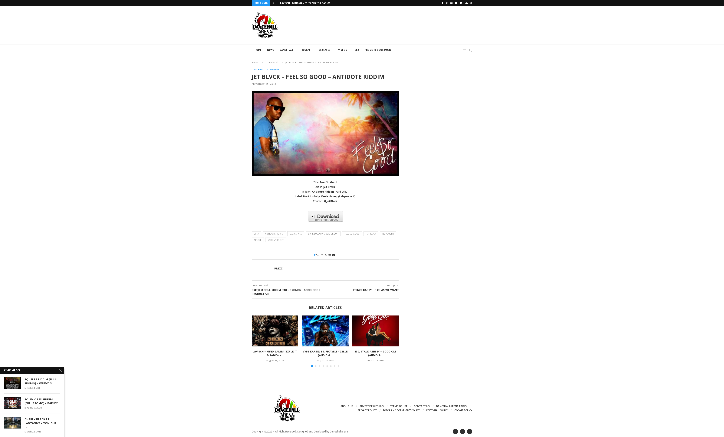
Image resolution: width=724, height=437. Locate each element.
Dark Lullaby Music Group (323, 233)
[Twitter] (447, 3)
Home (258, 50)
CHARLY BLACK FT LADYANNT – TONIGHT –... (41, 423)
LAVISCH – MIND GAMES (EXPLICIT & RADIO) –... (307, 3)
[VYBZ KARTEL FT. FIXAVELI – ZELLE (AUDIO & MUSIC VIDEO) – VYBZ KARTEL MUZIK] (325, 330)
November (388, 233)
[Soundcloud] (466, 3)
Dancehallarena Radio (451, 406)
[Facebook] (442, 3)
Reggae (306, 50)
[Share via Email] (333, 255)
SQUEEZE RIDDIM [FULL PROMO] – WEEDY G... (40, 381)
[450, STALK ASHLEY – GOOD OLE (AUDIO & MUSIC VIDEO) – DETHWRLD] (375, 330)
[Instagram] (451, 3)
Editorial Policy (437, 410)
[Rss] (471, 3)
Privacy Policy (367, 410)
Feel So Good (352, 233)
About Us (347, 406)
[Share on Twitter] (325, 255)
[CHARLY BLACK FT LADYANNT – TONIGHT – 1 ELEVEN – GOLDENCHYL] (12, 423)
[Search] (470, 50)
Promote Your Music (378, 50)
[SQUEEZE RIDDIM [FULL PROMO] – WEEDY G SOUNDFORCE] (12, 383)
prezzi (278, 268)
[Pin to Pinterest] (329, 255)
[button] (273, 3)
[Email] (461, 3)
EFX (357, 50)
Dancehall (286, 50)
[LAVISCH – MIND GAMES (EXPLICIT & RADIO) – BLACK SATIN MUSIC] (275, 330)
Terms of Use (398, 406)
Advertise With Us (372, 406)
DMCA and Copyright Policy (401, 410)
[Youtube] (456, 3)
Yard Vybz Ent (276, 240)
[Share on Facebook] (322, 255)
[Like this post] (317, 255)
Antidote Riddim (274, 233)
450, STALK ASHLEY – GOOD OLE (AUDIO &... (376, 353)
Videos (342, 50)
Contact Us (422, 406)
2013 (256, 233)
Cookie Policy (463, 410)
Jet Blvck (371, 233)
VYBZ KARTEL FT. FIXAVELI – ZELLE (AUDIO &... (325, 353)
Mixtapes (324, 50)
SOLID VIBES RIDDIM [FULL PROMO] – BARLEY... (42, 401)
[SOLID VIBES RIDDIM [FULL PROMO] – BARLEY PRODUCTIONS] (12, 403)
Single (257, 240)
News (270, 50)
